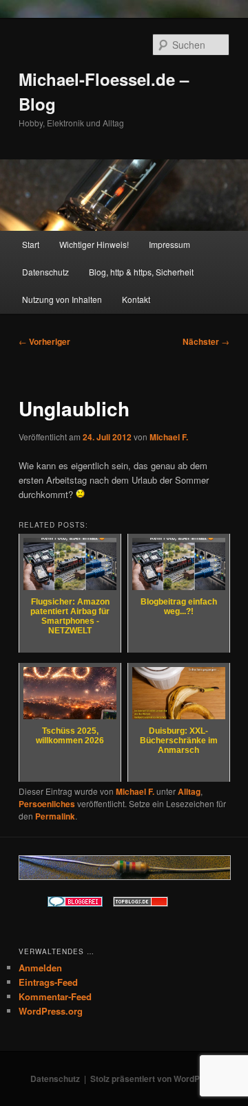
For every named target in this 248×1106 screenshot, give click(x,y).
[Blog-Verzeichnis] (75, 903)
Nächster (206, 341)
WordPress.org (51, 1010)
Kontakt (136, 299)
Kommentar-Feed (55, 996)
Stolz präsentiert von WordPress (154, 1078)
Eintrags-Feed (48, 982)
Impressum (169, 244)
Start (30, 244)
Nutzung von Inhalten (62, 299)
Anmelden (40, 967)
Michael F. (168, 437)
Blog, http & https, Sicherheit (141, 272)
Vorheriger (44, 341)
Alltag (189, 791)
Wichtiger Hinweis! (94, 244)
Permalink (55, 816)
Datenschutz (45, 272)
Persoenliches (47, 804)
